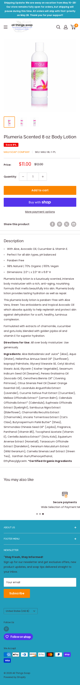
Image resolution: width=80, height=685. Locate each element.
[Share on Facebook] (52, 224)
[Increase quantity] (43, 177)
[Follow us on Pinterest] (6, 629)
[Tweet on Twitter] (66, 224)
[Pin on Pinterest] (59, 224)
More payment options (40, 212)
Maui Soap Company (17, 152)
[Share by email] (73, 224)
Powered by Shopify (15, 677)
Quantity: (10, 176)
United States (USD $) (17, 611)
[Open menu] (5, 27)
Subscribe (16, 593)
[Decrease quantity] (23, 177)
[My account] (66, 27)
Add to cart (40, 190)
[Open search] (58, 27)
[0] (73, 27)
